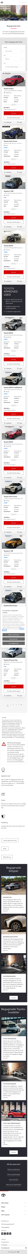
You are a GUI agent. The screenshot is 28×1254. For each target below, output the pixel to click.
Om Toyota (5, 1215)
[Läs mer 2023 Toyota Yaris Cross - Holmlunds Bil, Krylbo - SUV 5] (13, 487)
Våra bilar (5, 1203)
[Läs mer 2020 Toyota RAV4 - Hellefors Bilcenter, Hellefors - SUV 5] (13, 324)
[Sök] (19, 2)
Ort (4, 63)
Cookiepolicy (4, 1244)
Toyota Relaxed (8, 785)
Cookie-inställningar (13, 634)
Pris (4, 55)
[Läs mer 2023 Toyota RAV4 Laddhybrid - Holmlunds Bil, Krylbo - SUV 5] (13, 378)
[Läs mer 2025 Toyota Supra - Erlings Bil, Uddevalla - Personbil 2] (13, 79)
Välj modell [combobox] (8, 51)
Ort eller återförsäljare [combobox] (12, 67)
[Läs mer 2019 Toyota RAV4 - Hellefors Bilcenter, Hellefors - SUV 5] (13, 433)
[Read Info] (15, 109)
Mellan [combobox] (7, 59)
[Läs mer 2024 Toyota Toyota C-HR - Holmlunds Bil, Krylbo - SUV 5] (13, 542)
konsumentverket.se (18, 761)
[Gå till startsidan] (2, 2)
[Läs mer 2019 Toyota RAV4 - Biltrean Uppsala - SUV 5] (13, 236)
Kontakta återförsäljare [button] (13, 118)
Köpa (3, 1207)
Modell (5, 47)
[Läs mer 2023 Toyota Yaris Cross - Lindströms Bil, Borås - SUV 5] (13, 132)
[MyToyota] (22, 2)
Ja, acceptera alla (13, 643)
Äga (2, 1211)
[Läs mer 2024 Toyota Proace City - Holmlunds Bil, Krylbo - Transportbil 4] (13, 651)
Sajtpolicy (3, 1239)
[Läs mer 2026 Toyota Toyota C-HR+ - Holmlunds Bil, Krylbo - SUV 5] (13, 182)
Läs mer (13, 113)
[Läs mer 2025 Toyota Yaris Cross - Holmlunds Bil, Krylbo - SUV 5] (13, 596)
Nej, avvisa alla (14, 639)
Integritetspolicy (5, 1242)
